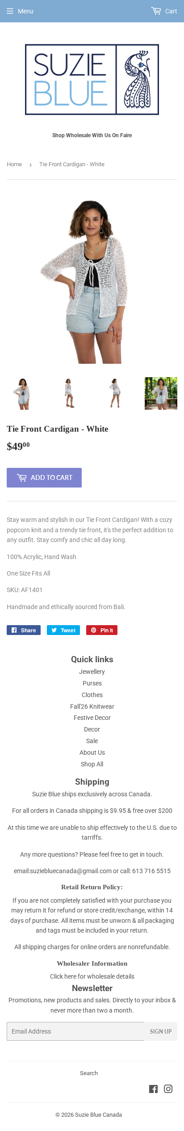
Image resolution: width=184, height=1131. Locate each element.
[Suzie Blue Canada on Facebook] (153, 1090)
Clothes (92, 694)
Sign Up (160, 1031)
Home (14, 164)
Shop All (92, 764)
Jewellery (92, 671)
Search (89, 1073)
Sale (92, 740)
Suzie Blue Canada (98, 1114)
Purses (92, 683)
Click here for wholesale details (92, 976)
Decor (92, 729)
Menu (25, 11)
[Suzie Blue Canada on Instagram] (168, 1090)
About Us (92, 752)
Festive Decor (92, 717)
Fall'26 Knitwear (92, 706)
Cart (170, 11)
